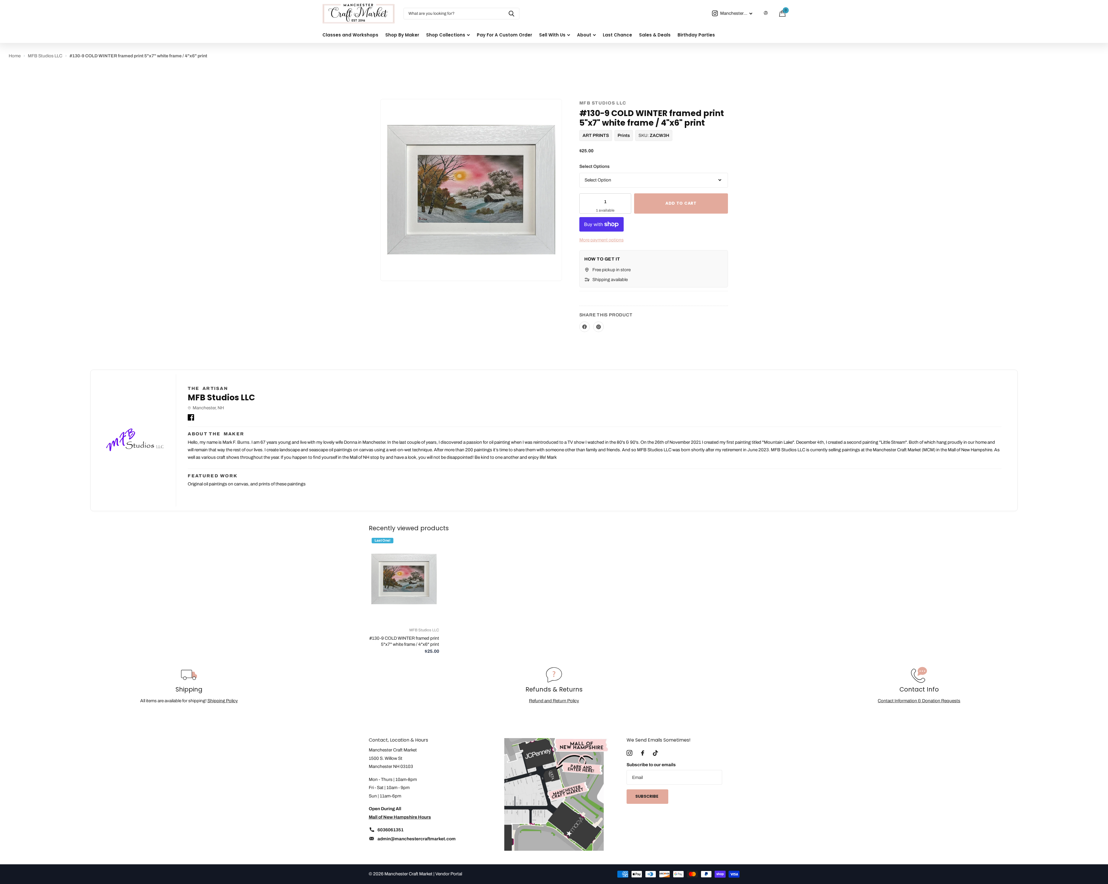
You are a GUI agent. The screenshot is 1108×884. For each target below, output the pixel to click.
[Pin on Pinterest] (598, 327)
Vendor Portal (448, 873)
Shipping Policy (222, 700)
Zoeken (511, 13)
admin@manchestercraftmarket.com (416, 838)
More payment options (601, 239)
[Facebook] (191, 416)
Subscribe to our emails (651, 764)
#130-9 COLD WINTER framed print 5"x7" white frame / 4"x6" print (404, 641)
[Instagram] (629, 753)
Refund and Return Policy (554, 700)
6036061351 (390, 829)
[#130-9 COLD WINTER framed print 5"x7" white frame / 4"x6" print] (404, 579)
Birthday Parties (696, 35)
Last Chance (617, 35)
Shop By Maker (402, 35)
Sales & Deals (655, 35)
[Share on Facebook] (584, 327)
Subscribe (647, 796)
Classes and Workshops (350, 35)
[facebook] (642, 753)
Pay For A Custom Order (504, 35)
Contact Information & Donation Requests (919, 700)
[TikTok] (655, 753)
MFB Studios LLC (602, 102)
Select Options (594, 166)
